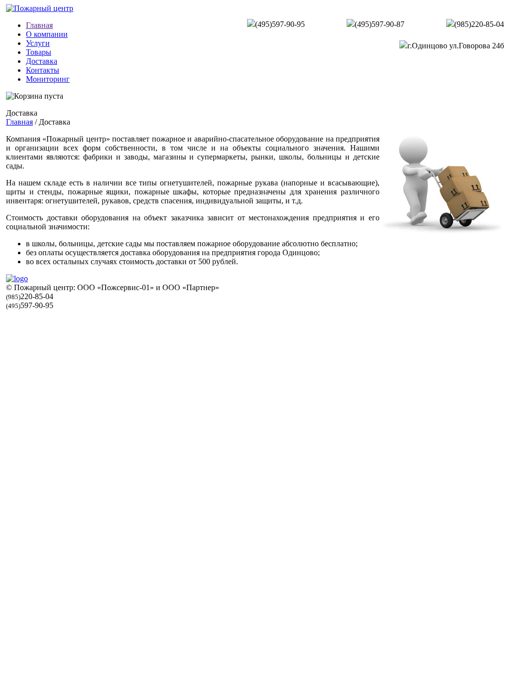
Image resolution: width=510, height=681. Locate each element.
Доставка (41, 61)
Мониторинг (48, 79)
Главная (39, 25)
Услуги (38, 43)
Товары (38, 52)
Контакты (42, 70)
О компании (47, 34)
